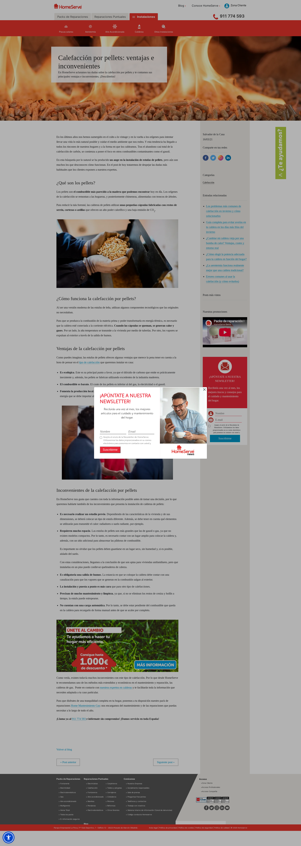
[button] (8, 837)
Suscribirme (110, 449)
